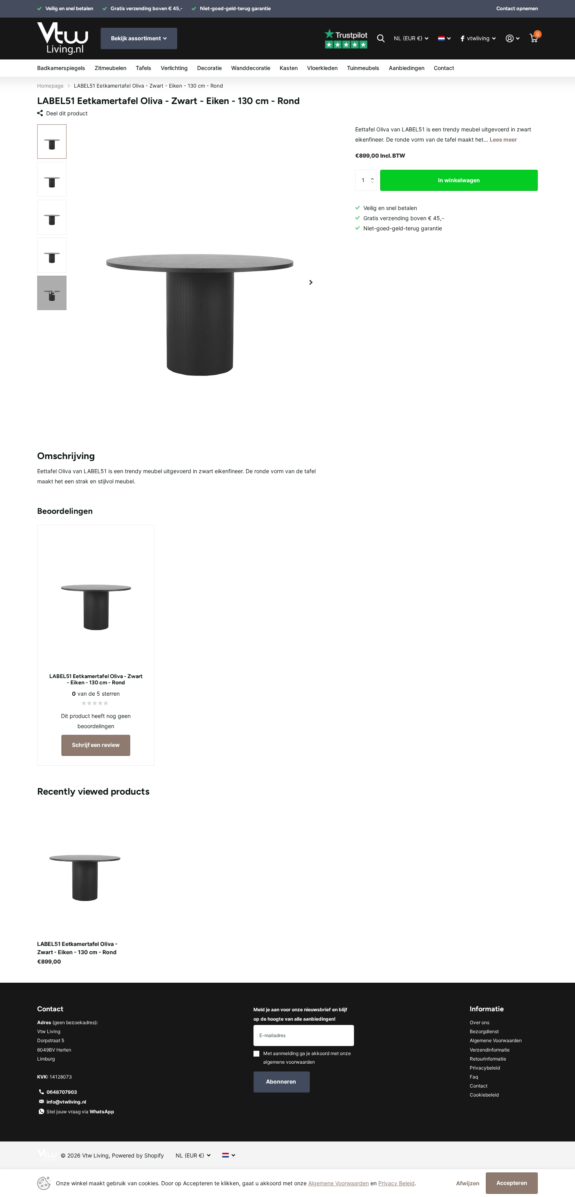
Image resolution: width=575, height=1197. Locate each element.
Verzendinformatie (490, 1050)
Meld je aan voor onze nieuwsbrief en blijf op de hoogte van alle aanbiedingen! (300, 1014)
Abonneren (281, 1081)
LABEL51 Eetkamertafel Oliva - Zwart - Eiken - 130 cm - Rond (77, 947)
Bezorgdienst (484, 1031)
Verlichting (174, 68)
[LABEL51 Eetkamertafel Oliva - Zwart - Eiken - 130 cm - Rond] (84, 865)
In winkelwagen (459, 179)
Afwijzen (468, 1183)
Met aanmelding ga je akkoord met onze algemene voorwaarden (307, 1057)
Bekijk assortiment (136, 38)
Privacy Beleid (396, 1183)
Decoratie (209, 68)
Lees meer (503, 139)
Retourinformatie (488, 1059)
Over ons (479, 1022)
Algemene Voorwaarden (496, 1040)
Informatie (487, 1009)
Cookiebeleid (484, 1095)
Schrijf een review (96, 744)
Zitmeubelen (110, 68)
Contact (444, 68)
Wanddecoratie (250, 68)
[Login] (512, 38)
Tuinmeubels (363, 68)
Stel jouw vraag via (80, 1111)
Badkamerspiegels (61, 68)
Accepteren (511, 1182)
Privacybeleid (485, 1068)
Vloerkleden (322, 68)
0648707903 (62, 1092)
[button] (311, 282)
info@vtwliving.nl (66, 1102)
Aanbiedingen (406, 68)
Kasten (289, 68)
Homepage (50, 86)
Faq (474, 1077)
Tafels (143, 68)
